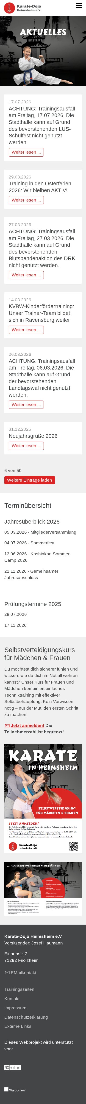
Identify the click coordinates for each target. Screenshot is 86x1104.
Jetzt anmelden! (27, 725)
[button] (78, 5)
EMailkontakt (23, 972)
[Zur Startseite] (22, 8)
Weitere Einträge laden (29, 480)
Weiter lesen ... (26, 152)
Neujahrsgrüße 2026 (33, 436)
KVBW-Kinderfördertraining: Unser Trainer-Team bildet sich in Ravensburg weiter (41, 313)
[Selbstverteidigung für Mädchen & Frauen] (43, 798)
